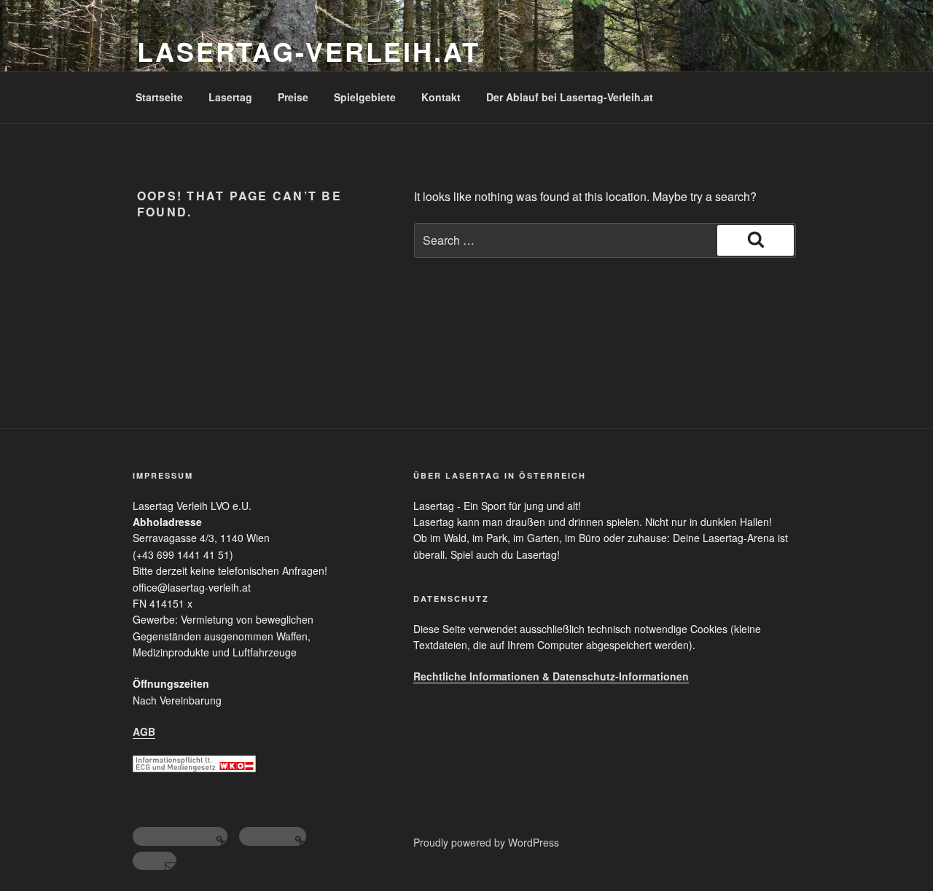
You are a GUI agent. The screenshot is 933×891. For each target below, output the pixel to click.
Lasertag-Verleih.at (308, 51)
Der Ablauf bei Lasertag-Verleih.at (569, 97)
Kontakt (441, 97)
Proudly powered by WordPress (486, 842)
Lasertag (230, 97)
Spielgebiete (365, 97)
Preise (293, 97)
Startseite (159, 97)
